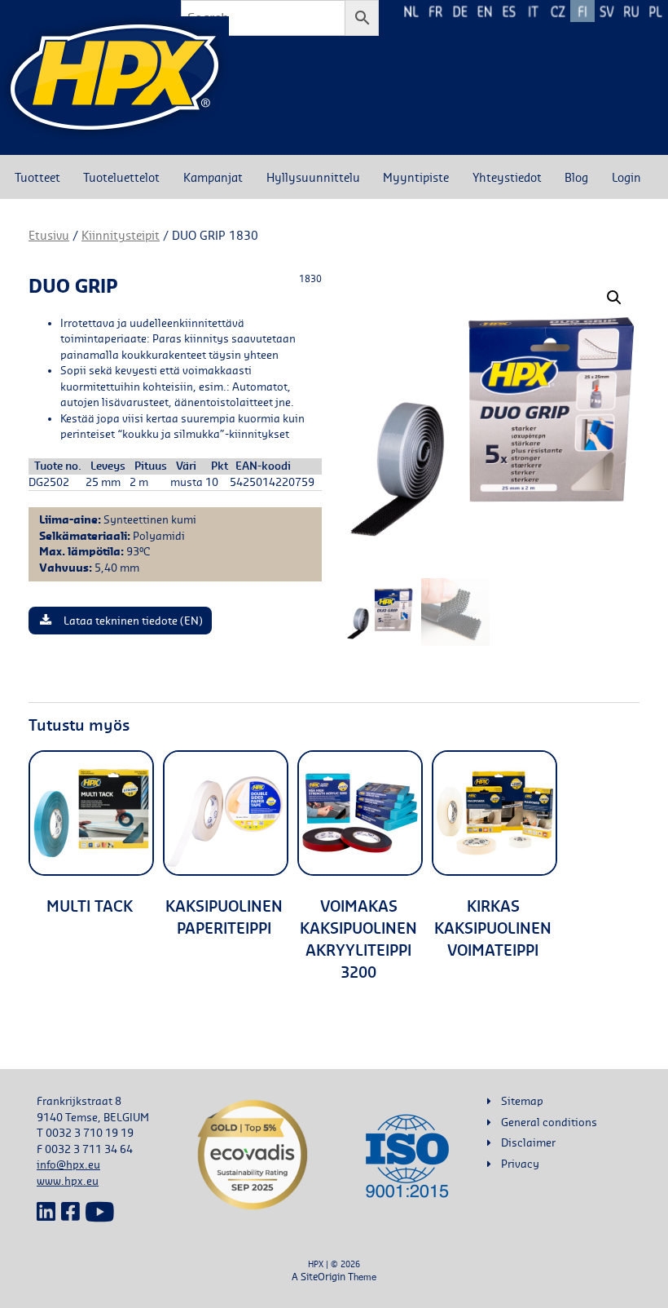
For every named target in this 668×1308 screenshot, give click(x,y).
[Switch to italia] (533, 11)
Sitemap (522, 1100)
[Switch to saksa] (460, 11)
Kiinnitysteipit (120, 235)
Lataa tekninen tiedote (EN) (133, 620)
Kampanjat (213, 177)
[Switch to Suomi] (582, 11)
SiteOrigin (323, 1276)
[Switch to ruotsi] (607, 11)
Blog (576, 177)
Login (626, 177)
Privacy (520, 1163)
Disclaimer (528, 1142)
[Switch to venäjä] (631, 11)
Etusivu (49, 235)
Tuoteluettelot (121, 177)
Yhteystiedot (507, 177)
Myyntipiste (416, 177)
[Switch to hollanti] (411, 11)
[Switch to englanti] (484, 11)
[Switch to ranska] (436, 11)
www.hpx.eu (68, 1180)
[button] (614, 297)
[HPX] (114, 77)
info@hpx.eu (68, 1164)
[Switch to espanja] (509, 11)
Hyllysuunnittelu (313, 177)
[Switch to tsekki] (558, 11)
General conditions (549, 1122)
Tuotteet (37, 177)
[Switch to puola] (656, 11)
